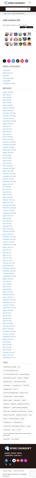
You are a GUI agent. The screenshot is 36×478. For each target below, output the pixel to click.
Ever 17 (15, 389)
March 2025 (6, 137)
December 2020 (8, 268)
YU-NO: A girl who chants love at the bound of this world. (17, 434)
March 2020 (6, 292)
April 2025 (6, 134)
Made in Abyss (7, 400)
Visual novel (6, 430)
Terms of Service (18, 471)
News (9, 13)
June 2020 (6, 284)
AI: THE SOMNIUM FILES (10, 370)
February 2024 (7, 168)
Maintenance (7, 73)
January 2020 (7, 297)
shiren (5, 419)
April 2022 (6, 226)
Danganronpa (7, 389)
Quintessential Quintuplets (20, 407)
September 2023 (8, 181)
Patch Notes (7, 78)
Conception (6, 385)
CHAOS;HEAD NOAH (20, 382)
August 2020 (7, 279)
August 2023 (7, 184)
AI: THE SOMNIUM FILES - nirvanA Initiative (16, 374)
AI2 (19, 367)
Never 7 (24, 400)
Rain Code (6, 411)
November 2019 (8, 302)
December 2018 (8, 331)
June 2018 (6, 344)
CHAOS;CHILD (7, 382)
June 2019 (6, 315)
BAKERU (26, 378)
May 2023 (6, 192)
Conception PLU (17, 385)
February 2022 (7, 231)
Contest (5, 70)
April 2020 (6, 289)
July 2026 (6, 95)
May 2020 (6, 287)
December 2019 (8, 300)
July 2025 (6, 126)
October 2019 (7, 305)
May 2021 (6, 255)
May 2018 (6, 347)
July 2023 (6, 187)
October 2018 (7, 334)
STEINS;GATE (7, 422)
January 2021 (7, 266)
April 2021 (6, 258)
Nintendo (6, 404)
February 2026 (7, 108)
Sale (4, 75)
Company (9, 455)
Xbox (13, 430)
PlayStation (6, 407)
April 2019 (6, 321)
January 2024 (7, 171)
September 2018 (8, 336)
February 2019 (7, 326)
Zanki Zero (6, 439)
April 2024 (6, 163)
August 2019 (7, 310)
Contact (18, 455)
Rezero (30, 411)
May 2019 (6, 318)
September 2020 (8, 276)
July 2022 (6, 218)
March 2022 (6, 229)
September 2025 (8, 121)
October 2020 (7, 273)
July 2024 (6, 155)
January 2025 (7, 139)
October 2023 (7, 179)
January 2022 (7, 234)
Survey (29, 426)
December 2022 (8, 205)
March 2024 (6, 166)
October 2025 (7, 118)
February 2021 (7, 263)
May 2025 (6, 131)
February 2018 (7, 352)
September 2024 (8, 150)
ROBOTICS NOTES (22, 415)
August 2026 (7, 92)
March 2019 (6, 323)
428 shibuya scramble (9, 367)
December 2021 (8, 237)
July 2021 (6, 250)
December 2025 (8, 113)
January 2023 (7, 202)
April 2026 (6, 102)
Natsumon (17, 400)
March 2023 (6, 197)
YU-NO (19, 430)
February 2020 (7, 294)
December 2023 (8, 173)
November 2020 (8, 271)
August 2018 (7, 339)
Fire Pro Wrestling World (10, 393)
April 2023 (6, 194)
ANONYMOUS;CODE (9, 378)
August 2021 (7, 247)
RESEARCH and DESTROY (18, 411)
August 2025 (7, 124)
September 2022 (8, 213)
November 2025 (8, 116)
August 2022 (7, 216)
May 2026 (6, 100)
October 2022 (7, 210)
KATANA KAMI (7, 396)
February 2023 (7, 200)
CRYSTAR (26, 385)
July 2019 (6, 313)
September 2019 (8, 308)
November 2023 (8, 176)
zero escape (15, 439)
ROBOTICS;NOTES (9, 415)
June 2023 (6, 189)
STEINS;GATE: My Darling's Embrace (14, 426)
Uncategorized (7, 83)
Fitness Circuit (24, 393)
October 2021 (7, 242)
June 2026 (6, 97)
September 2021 (8, 244)
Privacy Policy (7, 471)
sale (30, 415)
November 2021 (8, 239)
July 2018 (6, 342)
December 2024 (8, 142)
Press (19, 453)
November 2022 (8, 208)
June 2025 (6, 129)
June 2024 (6, 158)
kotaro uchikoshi (19, 396)
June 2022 (6, 221)
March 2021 (6, 260)
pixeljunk (13, 404)
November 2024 (8, 145)
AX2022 (19, 378)
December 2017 (8, 357)
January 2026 (7, 110)
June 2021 (6, 252)
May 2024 (6, 160)
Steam (22, 419)
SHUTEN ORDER (14, 419)
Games (7, 453)
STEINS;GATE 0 (17, 422)
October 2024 (7, 147)
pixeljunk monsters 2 (23, 404)
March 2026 (6, 105)
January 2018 (7, 355)
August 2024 (7, 152)
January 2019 (7, 329)
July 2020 (6, 281)
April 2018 (6, 350)
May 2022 (6, 223)
